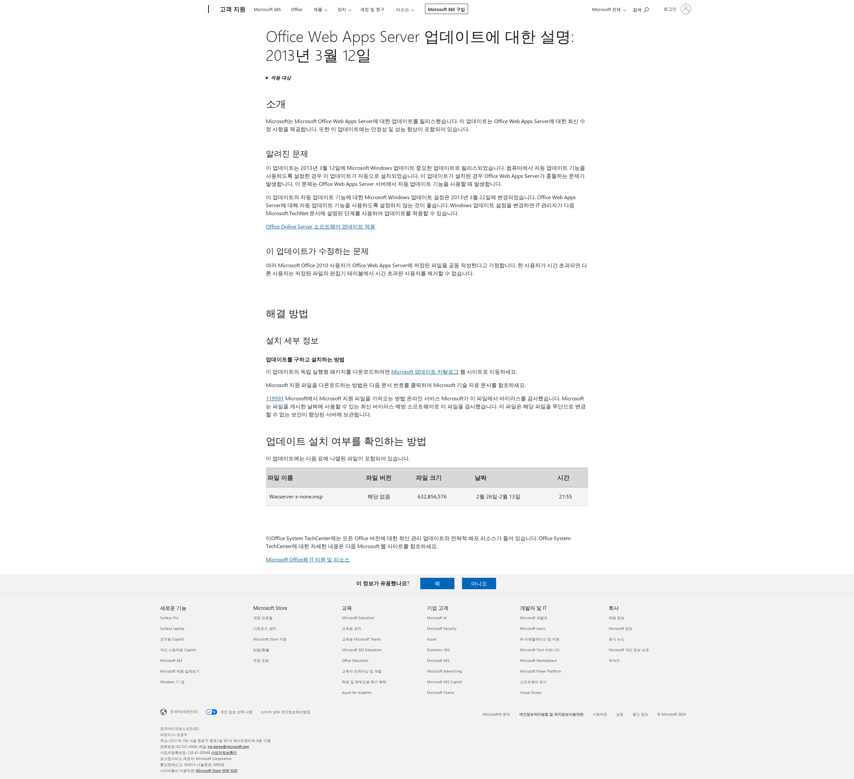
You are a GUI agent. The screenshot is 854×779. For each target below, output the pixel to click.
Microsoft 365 (267, 9)
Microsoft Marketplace (538, 660)
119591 (275, 398)
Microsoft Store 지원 (270, 639)
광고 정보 (640, 714)
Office (296, 9)
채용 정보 (616, 617)
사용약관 (599, 714)
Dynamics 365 (438, 649)
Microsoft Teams (440, 692)
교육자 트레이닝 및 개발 (362, 671)
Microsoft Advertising (444, 671)
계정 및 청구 (372, 9)
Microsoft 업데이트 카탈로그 (425, 371)
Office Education (355, 660)
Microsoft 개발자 (533, 617)
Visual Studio (530, 692)
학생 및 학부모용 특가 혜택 (364, 681)
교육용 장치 (351, 628)
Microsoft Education (358, 617)
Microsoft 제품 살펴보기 (179, 671)
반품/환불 (261, 649)
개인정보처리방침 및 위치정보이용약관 (551, 714)
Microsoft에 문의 (496, 714)
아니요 (479, 583)
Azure (431, 639)
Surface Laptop (172, 628)
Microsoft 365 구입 (446, 9)
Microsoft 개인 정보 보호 (629, 649)
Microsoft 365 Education (361, 649)
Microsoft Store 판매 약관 (217, 770)
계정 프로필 (263, 617)
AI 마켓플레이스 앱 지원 (539, 639)
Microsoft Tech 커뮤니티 (540, 649)
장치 (342, 9)
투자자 (614, 660)
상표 (619, 714)
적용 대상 (281, 77)
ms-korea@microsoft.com (228, 746)
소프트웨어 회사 (533, 681)
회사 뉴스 (616, 639)
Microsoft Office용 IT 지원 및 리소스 (308, 559)
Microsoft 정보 (620, 628)
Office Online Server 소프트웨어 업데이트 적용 (320, 226)
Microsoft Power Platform (540, 671)
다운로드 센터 (264, 628)
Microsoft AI (437, 617)
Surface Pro (169, 617)
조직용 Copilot (172, 639)
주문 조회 (261, 660)
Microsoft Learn (532, 628)
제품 (318, 9)
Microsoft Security (441, 628)
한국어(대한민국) (184, 711)
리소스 (402, 9)
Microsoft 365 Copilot (444, 681)
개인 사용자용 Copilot (178, 649)
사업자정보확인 (224, 752)
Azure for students (357, 692)
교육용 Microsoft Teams (361, 639)
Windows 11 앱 (172, 681)
